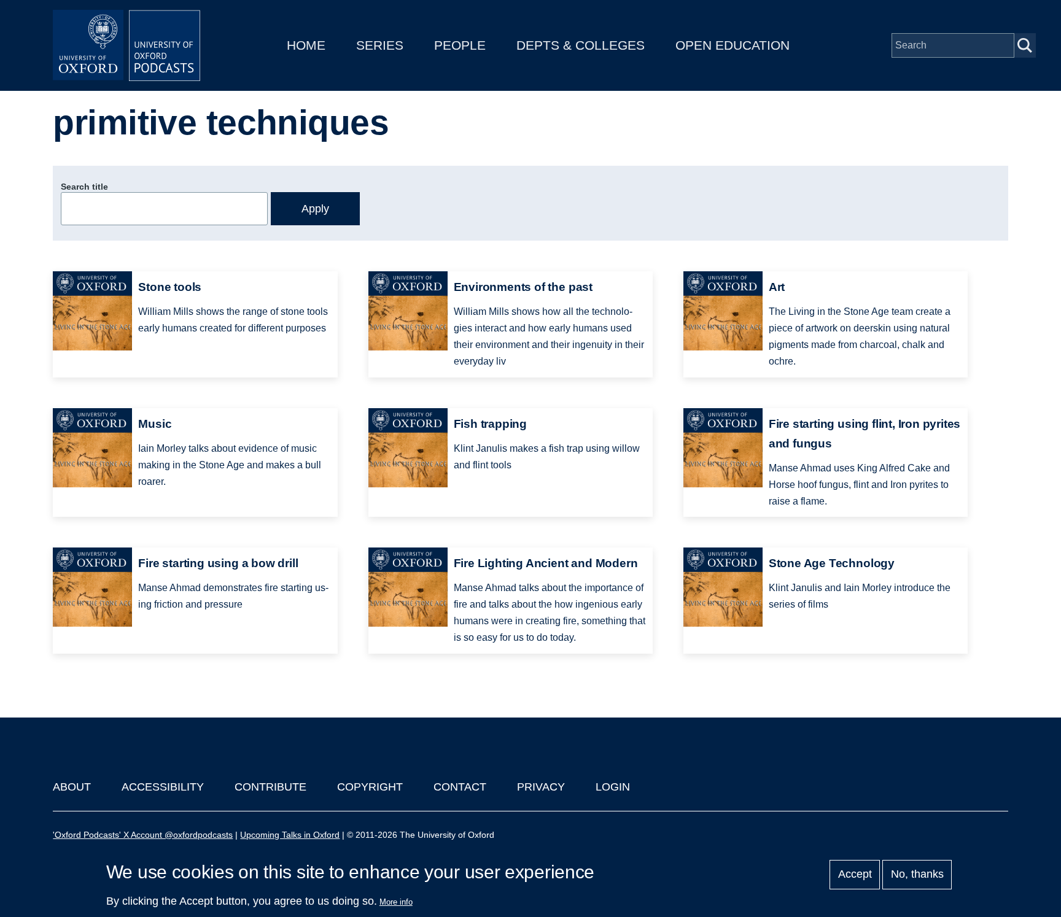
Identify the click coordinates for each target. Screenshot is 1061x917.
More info (396, 902)
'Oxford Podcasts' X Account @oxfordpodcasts (143, 835)
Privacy (541, 787)
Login (613, 787)
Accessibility (163, 787)
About (72, 787)
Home (306, 45)
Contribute (270, 787)
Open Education (732, 45)
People (460, 45)
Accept (855, 875)
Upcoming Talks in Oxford (290, 835)
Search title (84, 187)
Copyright (370, 787)
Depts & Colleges (580, 45)
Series (379, 45)
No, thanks (917, 875)
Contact (459, 787)
